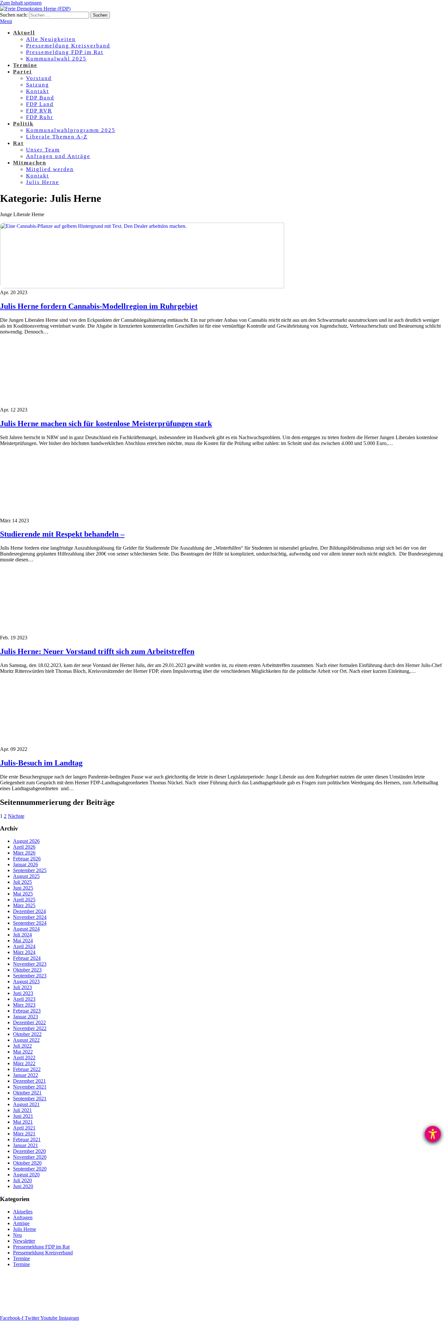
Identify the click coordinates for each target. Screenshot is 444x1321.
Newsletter (24, 1241)
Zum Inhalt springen (21, 3)
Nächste (16, 816)
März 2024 (24, 952)
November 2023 (29, 964)
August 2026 (26, 841)
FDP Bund (40, 98)
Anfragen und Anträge (58, 156)
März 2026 (24, 853)
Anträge (21, 1223)
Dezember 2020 (29, 1151)
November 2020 (29, 1157)
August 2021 (26, 1104)
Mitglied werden (50, 169)
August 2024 (26, 929)
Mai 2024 (23, 940)
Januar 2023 (25, 1016)
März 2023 (24, 1005)
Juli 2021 (22, 1110)
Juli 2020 (22, 1180)
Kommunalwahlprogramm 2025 (70, 130)
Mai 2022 (23, 1051)
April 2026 (24, 847)
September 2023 (29, 975)
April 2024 (24, 946)
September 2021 (29, 1098)
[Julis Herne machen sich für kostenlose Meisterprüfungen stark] (177, 404)
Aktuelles (23, 1211)
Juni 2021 (23, 1116)
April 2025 (24, 899)
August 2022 (26, 1040)
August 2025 (26, 876)
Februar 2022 (27, 1069)
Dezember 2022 (29, 1022)
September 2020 (29, 1168)
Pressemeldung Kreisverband (68, 46)
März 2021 (24, 1133)
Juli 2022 (22, 1046)
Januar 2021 (25, 1145)
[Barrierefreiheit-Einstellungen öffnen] (433, 1134)
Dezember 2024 (29, 911)
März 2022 (24, 1063)
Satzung (37, 85)
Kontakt (37, 91)
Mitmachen (29, 163)
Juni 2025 (23, 888)
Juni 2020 (23, 1186)
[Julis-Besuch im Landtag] (177, 743)
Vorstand (39, 78)
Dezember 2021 (29, 1081)
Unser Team (43, 150)
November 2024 (29, 917)
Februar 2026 (27, 858)
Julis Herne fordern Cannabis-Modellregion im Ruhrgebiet (99, 306)
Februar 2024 (27, 958)
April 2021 (24, 1128)
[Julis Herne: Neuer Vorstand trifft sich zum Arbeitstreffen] (177, 631)
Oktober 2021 (27, 1092)
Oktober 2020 (27, 1163)
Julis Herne (42, 182)
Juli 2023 (22, 987)
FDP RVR (39, 111)
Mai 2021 (23, 1122)
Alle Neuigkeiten (51, 39)
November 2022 (29, 1028)
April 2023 (24, 999)
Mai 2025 (23, 893)
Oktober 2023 (27, 970)
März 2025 (24, 905)
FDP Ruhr (39, 117)
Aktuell (24, 33)
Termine (25, 65)
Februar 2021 (27, 1139)
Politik (23, 124)
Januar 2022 (25, 1075)
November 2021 (29, 1087)
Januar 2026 (25, 864)
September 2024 (29, 923)
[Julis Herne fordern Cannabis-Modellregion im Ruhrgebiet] (177, 286)
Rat (18, 143)
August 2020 (26, 1174)
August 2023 (26, 981)
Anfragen (23, 1217)
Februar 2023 (27, 1011)
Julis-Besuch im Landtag (41, 763)
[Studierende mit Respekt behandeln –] (177, 514)
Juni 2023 (23, 993)
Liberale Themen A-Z (56, 137)
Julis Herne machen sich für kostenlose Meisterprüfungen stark (106, 423)
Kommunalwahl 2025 (56, 59)
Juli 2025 (22, 882)
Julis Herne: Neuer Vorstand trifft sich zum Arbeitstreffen (97, 651)
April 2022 (24, 1057)
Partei (22, 72)
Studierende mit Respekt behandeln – (62, 534)
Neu (17, 1235)
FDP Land (40, 104)
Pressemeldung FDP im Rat (64, 52)
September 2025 (29, 870)
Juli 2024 (22, 934)
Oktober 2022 (27, 1034)
